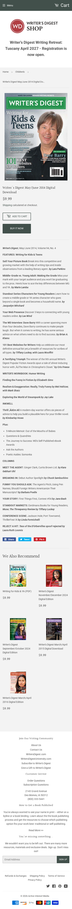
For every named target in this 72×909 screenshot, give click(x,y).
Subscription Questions (36, 784)
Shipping (7, 205)
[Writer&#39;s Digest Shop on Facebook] (54, 886)
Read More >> (36, 830)
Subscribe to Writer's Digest (36, 763)
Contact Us (36, 749)
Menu (10, 5)
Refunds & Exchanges (16, 876)
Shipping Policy (37, 876)
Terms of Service (56, 876)
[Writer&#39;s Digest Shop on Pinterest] (60, 886)
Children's (20, 71)
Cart (64, 5)
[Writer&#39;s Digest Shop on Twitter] (48, 886)
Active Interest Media (38, 896)
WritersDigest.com (36, 754)
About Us (36, 745)
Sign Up (63, 859)
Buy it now (16, 228)
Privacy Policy (35, 880)
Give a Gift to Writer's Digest (36, 767)
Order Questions (36, 780)
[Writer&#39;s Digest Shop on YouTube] (66, 886)
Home (6, 71)
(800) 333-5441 (36, 799)
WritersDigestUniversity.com (36, 758)
